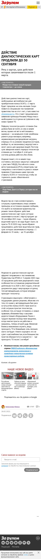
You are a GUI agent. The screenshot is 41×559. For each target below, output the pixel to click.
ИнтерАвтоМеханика (15, 7)
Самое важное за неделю (13, 454)
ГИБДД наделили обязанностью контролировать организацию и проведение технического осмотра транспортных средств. (20, 352)
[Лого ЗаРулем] (10, 3)
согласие (4, 466)
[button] (39, 553)
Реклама (15, 546)
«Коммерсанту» (7, 114)
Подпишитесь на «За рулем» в (20, 397)
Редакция (5, 546)
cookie (25, 555)
